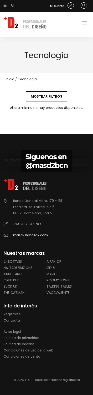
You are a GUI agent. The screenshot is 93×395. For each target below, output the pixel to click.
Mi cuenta (57, 6)
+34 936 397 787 (27, 224)
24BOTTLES (13, 261)
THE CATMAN (14, 292)
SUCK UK (10, 286)
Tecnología (27, 79)
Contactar (12, 320)
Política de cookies (19, 344)
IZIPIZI (50, 267)
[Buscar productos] (82, 5)
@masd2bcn (47, 165)
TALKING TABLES (59, 286)
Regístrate (12, 314)
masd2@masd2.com (30, 235)
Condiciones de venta (22, 356)
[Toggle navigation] (84, 23)
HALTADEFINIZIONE (18, 267)
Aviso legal (12, 331)
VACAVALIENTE (58, 292)
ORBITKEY (11, 280)
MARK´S (52, 274)
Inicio (10, 79)
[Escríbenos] (6, 6)
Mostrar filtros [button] (46, 96)
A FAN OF (53, 261)
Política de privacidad (21, 337)
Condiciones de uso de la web (28, 350)
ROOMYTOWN (58, 280)
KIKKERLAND (13, 274)
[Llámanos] (13, 6)
